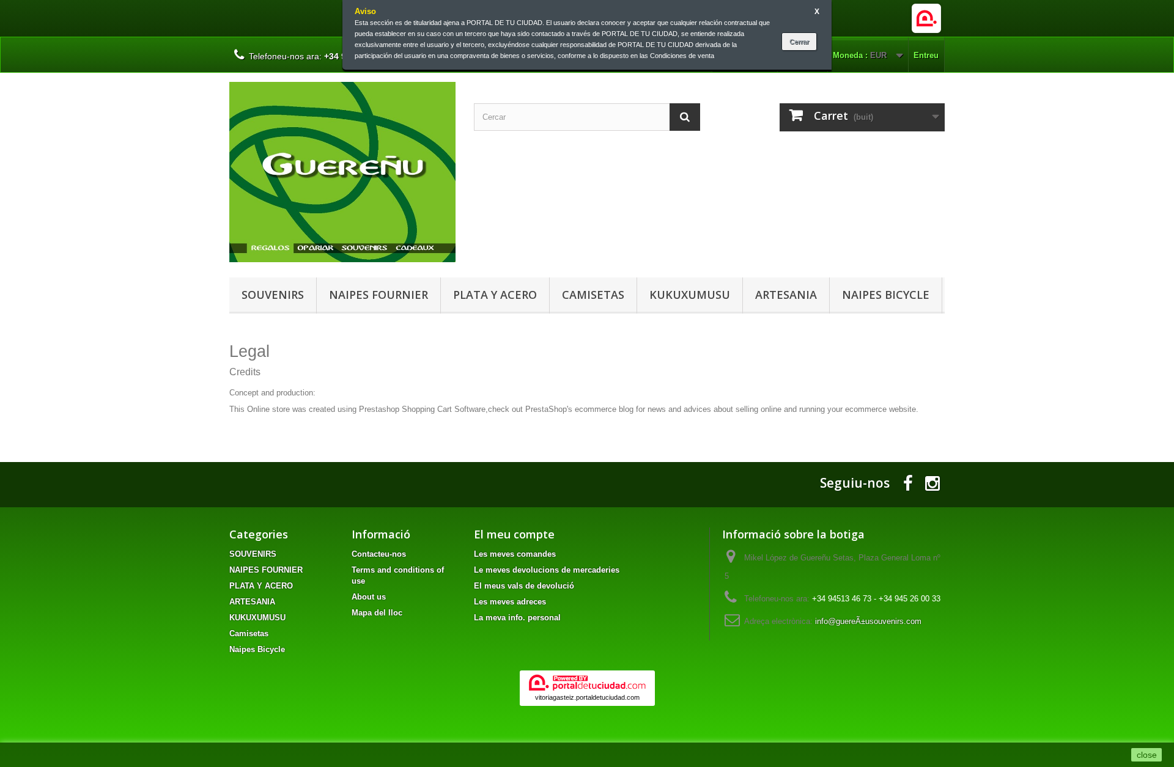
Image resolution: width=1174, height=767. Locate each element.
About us (369, 596)
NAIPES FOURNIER (378, 294)
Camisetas (593, 294)
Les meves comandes (515, 554)
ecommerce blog (604, 409)
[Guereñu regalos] (342, 172)
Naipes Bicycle (885, 294)
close (1147, 755)
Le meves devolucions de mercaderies (546, 569)
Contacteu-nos (379, 554)
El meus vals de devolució (524, 585)
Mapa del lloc (377, 612)
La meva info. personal (517, 617)
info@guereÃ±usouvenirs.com (868, 621)
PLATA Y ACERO (495, 294)
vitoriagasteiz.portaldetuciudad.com (587, 697)
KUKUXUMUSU (689, 294)
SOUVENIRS (273, 294)
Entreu (926, 55)
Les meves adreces (510, 601)
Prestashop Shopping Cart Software (422, 409)
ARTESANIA (786, 294)
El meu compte (514, 534)
